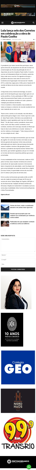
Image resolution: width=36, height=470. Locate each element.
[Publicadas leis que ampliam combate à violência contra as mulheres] (5, 224)
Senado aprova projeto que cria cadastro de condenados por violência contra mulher (22, 215)
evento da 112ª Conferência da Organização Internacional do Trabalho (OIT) (17, 81)
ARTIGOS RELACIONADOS (14, 200)
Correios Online (5, 170)
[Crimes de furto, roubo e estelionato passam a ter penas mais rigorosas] (5, 207)
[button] (33, 22)
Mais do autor (25, 200)
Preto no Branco (7, 39)
